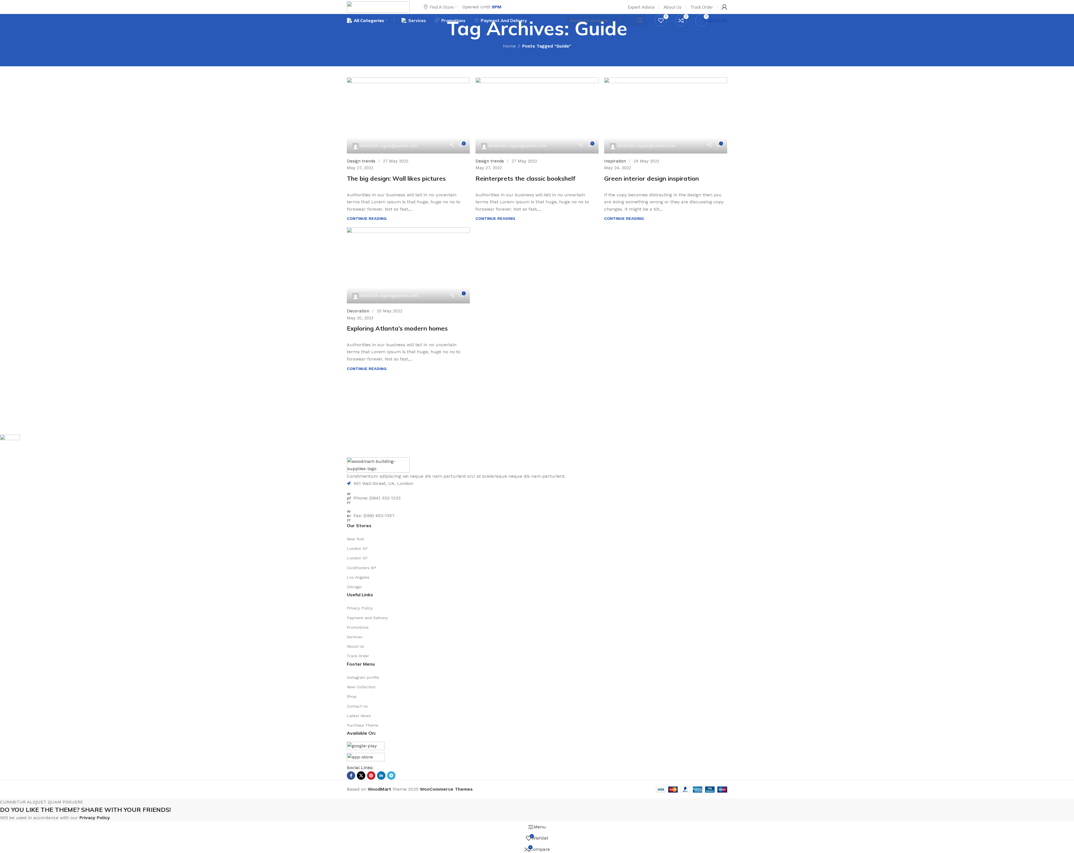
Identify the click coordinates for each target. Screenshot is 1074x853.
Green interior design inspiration (651, 178)
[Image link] (378, 464)
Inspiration (615, 161)
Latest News (359, 715)
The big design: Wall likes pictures (396, 178)
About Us (355, 646)
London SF (357, 548)
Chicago (354, 587)
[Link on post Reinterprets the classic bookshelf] (537, 115)
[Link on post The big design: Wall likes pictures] (408, 115)
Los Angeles (358, 577)
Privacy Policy (360, 608)
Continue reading (367, 218)
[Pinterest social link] (371, 775)
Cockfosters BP (361, 567)
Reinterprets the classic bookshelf (525, 178)
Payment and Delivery (367, 618)
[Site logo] (378, 6)
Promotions (358, 627)
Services (354, 637)
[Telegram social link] (391, 775)
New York (355, 539)
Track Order (358, 656)
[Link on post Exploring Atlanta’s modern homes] (408, 265)
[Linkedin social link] (381, 775)
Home (509, 46)
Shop (352, 696)
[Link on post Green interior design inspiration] (665, 115)
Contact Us (357, 706)
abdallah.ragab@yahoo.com (389, 145)
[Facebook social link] (351, 775)
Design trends (361, 161)
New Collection (361, 687)
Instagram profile (363, 677)
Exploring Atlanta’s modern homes (397, 328)
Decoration (358, 311)
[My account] (724, 7)
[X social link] (361, 775)
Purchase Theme (362, 725)
